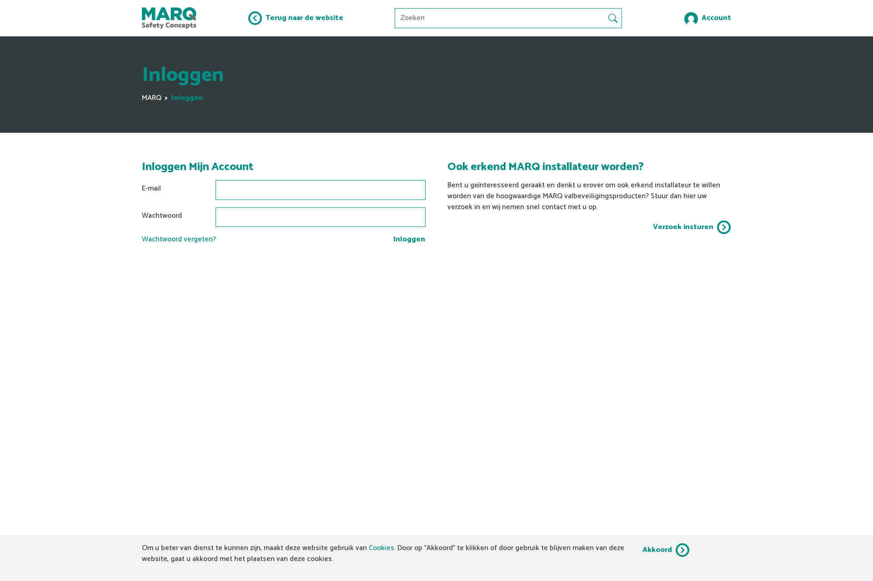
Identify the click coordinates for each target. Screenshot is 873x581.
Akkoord (657, 550)
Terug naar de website (304, 18)
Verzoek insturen (683, 227)
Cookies (381, 548)
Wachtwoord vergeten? (179, 239)
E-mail (151, 188)
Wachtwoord (162, 216)
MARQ (151, 98)
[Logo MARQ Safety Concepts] (169, 18)
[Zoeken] (613, 18)
